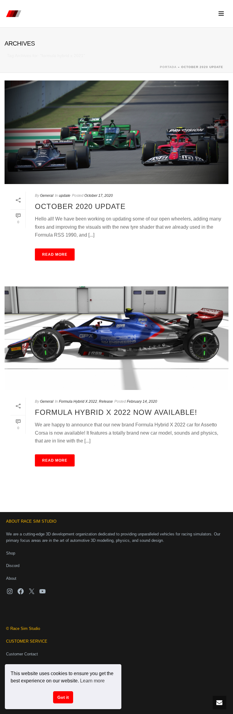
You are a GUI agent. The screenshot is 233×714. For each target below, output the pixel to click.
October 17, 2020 (98, 195)
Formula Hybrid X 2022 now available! (116, 412)
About (11, 578)
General (46, 195)
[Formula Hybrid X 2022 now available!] (116, 338)
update (64, 195)
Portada (168, 67)
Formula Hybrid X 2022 (78, 401)
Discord (12, 565)
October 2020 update (80, 206)
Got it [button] (63, 697)
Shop (10, 553)
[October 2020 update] (116, 132)
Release (106, 401)
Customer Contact (22, 654)
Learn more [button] (92, 680)
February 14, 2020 (142, 401)
